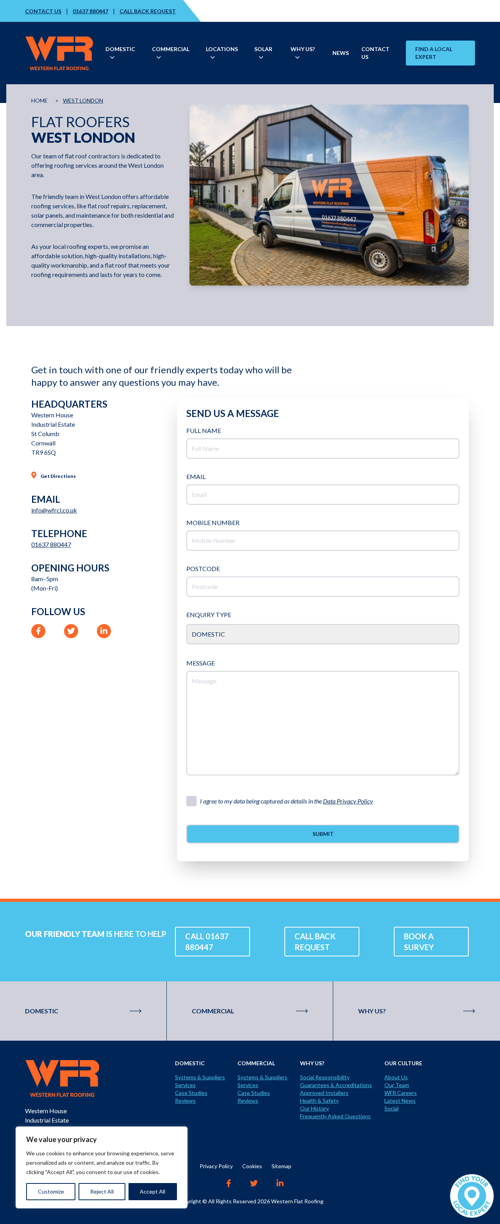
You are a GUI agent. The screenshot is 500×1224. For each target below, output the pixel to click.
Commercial (213, 1011)
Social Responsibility (325, 1077)
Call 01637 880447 (207, 941)
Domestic (41, 1011)
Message (200, 663)
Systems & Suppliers (200, 1077)
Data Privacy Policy (348, 801)
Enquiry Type (208, 614)
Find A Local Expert (433, 53)
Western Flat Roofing (297, 1201)
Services (185, 1085)
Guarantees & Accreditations (336, 1085)
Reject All (102, 1191)
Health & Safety (319, 1100)
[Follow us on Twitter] (254, 1184)
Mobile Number (212, 522)
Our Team (396, 1085)
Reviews (185, 1100)
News (340, 53)
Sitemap (281, 1166)
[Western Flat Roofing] (100, 1078)
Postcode (203, 568)
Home (39, 100)
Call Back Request (148, 11)
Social (391, 1108)
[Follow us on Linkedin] (280, 1184)
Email (195, 476)
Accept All (152, 1191)
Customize (51, 1191)
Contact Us (43, 11)
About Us (396, 1077)
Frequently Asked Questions (335, 1116)
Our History (314, 1108)
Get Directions (58, 476)
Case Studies (191, 1092)
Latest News (400, 1100)
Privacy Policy (216, 1166)
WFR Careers (400, 1092)
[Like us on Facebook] (228, 1184)
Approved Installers (324, 1092)
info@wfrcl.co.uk (54, 510)
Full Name (203, 430)
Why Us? (372, 1011)
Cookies (252, 1166)
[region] (102, 1167)
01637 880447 (90, 11)
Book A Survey (419, 941)
